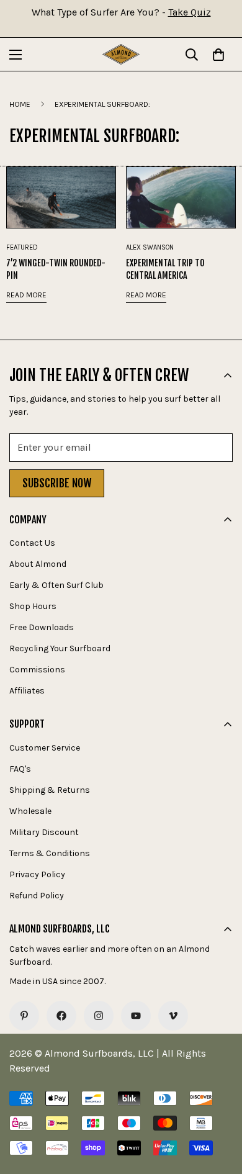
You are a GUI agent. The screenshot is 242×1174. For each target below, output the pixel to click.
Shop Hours (32, 606)
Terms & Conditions (49, 853)
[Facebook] (61, 1016)
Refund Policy (36, 895)
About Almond (37, 564)
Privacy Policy (37, 874)
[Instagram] (99, 1016)
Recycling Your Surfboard (59, 648)
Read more (26, 295)
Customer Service (44, 748)
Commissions (37, 669)
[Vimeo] (173, 1016)
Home (19, 104)
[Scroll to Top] (219, 1108)
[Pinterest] (24, 1016)
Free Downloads (41, 627)
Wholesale (30, 811)
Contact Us (32, 543)
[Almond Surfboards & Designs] (121, 54)
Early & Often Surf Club (56, 585)
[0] (218, 54)
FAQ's (20, 769)
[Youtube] (136, 1016)
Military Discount (44, 832)
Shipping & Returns (49, 790)
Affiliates (27, 690)
